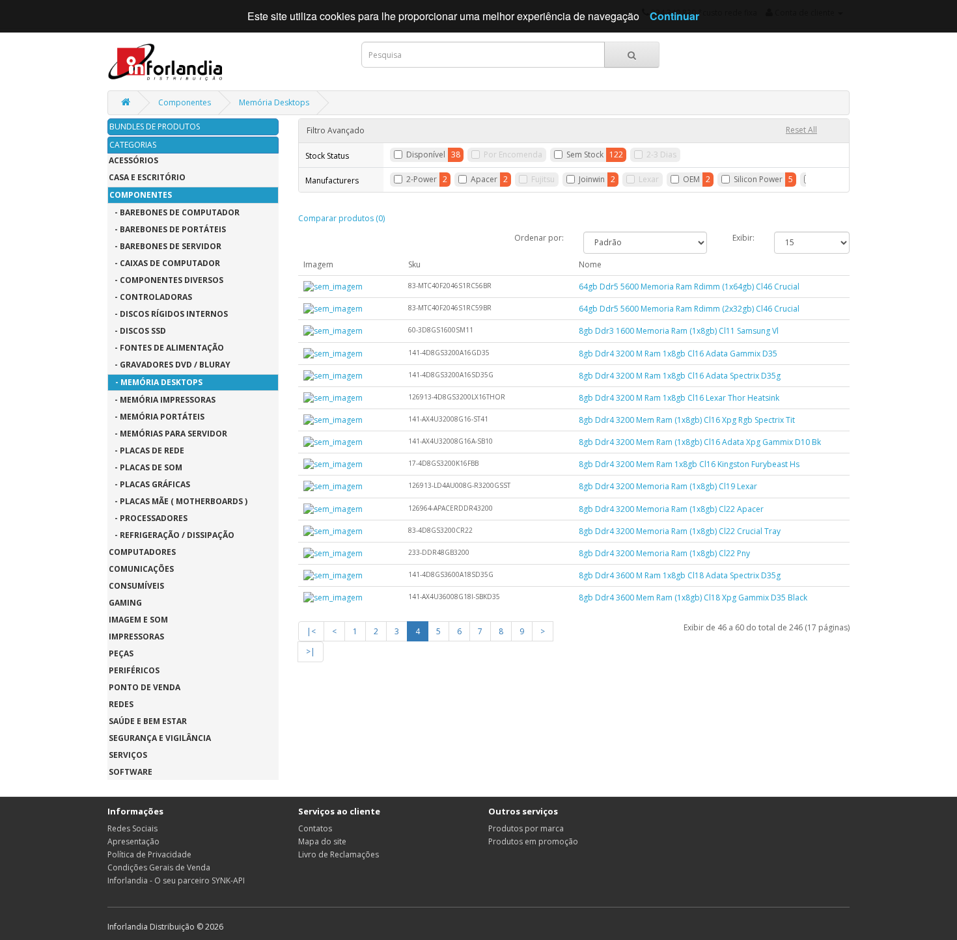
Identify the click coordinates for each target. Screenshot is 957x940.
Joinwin (592, 179)
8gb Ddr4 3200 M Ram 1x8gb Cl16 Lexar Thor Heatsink (679, 397)
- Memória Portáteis (156, 416)
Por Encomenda (513, 154)
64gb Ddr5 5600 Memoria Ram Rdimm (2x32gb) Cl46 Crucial (689, 308)
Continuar (674, 15)
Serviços (128, 754)
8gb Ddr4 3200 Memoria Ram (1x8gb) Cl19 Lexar (668, 486)
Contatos (315, 828)
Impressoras (136, 636)
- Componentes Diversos (166, 280)
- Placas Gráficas (149, 484)
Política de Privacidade (149, 854)
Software (130, 771)
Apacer (484, 179)
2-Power (421, 179)
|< (311, 631)
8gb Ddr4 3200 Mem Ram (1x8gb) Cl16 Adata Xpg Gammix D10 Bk (700, 442)
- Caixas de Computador (164, 263)
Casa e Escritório (147, 177)
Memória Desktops (274, 102)
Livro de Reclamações (338, 854)
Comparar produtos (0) (341, 218)
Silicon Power (758, 179)
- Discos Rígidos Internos (168, 313)
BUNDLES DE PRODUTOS (154, 126)
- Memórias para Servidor (168, 433)
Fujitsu (543, 179)
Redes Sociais (132, 828)
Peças (121, 653)
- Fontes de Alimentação (166, 347)
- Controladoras (150, 296)
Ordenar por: (539, 237)
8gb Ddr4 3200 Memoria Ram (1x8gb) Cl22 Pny (664, 553)
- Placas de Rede (146, 450)
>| (310, 651)
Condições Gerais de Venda (158, 867)
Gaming (125, 602)
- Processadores (148, 518)
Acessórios (133, 160)
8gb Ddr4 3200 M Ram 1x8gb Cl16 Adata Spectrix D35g (680, 375)
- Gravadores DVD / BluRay (169, 364)
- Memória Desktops (155, 382)
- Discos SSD (137, 330)
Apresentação (133, 841)
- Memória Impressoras (162, 399)
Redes (121, 704)
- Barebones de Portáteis (167, 229)
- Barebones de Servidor (165, 246)
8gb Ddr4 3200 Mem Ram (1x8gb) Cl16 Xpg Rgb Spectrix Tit (687, 419)
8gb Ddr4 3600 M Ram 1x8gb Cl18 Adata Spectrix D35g (680, 575)
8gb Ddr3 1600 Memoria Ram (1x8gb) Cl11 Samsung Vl (679, 330)
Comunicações (141, 568)
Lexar (649, 179)
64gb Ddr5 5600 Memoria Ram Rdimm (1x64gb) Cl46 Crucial (689, 286)
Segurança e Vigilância (160, 738)
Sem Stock (584, 154)
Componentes (184, 102)
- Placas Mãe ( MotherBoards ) (178, 501)
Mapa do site (322, 841)
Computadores (142, 551)
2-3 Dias (661, 154)
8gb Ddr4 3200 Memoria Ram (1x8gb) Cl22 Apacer (671, 509)
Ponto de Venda (144, 687)
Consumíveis (136, 585)
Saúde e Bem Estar (148, 721)
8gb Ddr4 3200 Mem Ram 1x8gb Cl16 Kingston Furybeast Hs (689, 464)
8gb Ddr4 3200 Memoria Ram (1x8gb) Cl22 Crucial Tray (680, 531)
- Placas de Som (145, 467)
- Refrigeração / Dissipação (171, 535)
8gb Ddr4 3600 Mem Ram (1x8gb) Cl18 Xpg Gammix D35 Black (693, 597)
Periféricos (134, 670)
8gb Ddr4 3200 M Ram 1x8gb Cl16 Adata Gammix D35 (678, 353)
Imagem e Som (138, 619)
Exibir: (743, 237)
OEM (691, 179)
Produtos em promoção (533, 841)
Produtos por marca (526, 828)
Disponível (425, 154)
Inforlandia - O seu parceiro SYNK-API (176, 880)
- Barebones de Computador (174, 212)
